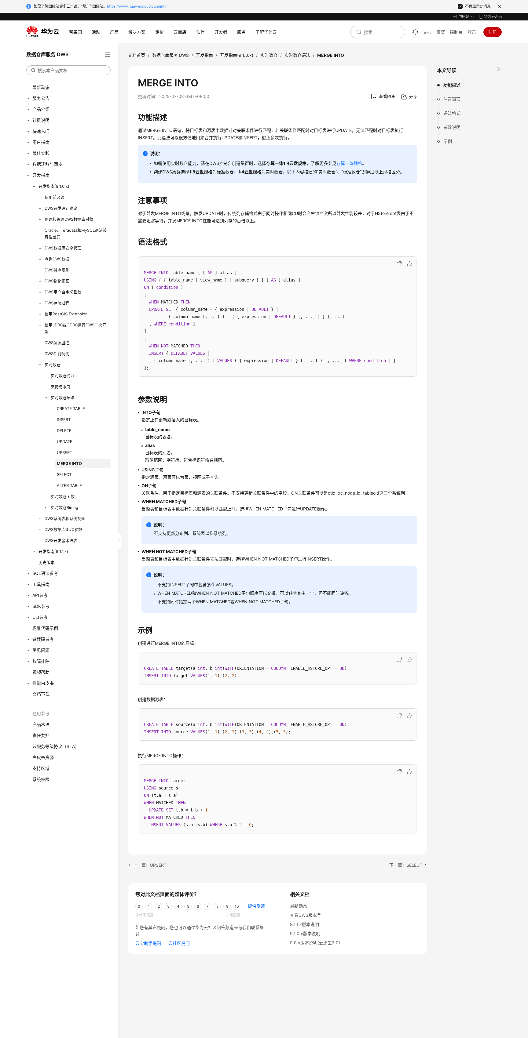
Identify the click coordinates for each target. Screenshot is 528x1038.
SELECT (64, 474)
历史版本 (46, 562)
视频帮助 (41, 672)
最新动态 (41, 87)
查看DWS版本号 (305, 915)
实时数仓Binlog (64, 507)
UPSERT (64, 452)
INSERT (64, 419)
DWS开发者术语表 (61, 540)
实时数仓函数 (63, 496)
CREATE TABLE (71, 408)
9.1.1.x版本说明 (304, 924)
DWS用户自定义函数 (63, 291)
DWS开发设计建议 (61, 208)
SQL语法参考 (45, 573)
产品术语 (41, 724)
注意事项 (451, 99)
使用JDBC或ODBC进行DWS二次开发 (75, 328)
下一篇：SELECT (405, 865)
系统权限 (41, 779)
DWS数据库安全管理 (63, 247)
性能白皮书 (43, 683)
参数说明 (451, 127)
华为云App (493, 16)
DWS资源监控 (57, 342)
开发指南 (41, 175)
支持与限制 (61, 386)
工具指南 (41, 584)
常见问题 (41, 650)
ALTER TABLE (69, 485)
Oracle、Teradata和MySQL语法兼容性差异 (76, 233)
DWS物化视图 (57, 280)
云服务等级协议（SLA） (55, 746)
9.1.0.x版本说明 (305, 933)
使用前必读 (54, 197)
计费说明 (41, 120)
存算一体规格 (349, 163)
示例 (447, 141)
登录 (472, 31)
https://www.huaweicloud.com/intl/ (137, 6)
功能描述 (451, 85)
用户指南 (41, 142)
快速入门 (41, 131)
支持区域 (41, 768)
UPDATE (64, 441)
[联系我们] (415, 32)
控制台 (456, 31)
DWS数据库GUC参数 (63, 529)
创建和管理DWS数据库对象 (69, 219)
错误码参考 (43, 639)
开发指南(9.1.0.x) (53, 186)
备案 (440, 31)
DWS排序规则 (57, 269)
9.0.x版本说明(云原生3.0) (315, 942)
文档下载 (41, 694)
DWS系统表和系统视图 (65, 518)
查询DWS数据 (57, 258)
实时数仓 (53, 364)
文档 (427, 31)
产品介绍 (41, 109)
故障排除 (41, 661)
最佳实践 (41, 153)
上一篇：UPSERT (150, 865)
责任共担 (41, 735)
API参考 (40, 595)
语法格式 (451, 113)
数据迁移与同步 (47, 164)
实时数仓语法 (63, 397)
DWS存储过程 (57, 302)
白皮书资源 (43, 757)
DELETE (64, 430)
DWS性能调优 (57, 353)
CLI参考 (40, 617)
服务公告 (41, 98)
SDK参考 (41, 606)
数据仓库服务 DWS (170, 55)
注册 (492, 31)
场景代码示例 (45, 628)
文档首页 (136, 55)
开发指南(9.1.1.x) (53, 551)
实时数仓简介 (63, 375)
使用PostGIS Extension (66, 313)
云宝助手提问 (148, 943)
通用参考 (41, 713)
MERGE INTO (69, 463)
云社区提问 (179, 943)
